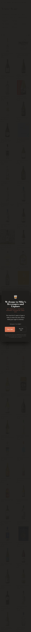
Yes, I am (10, 329)
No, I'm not (21, 329)
